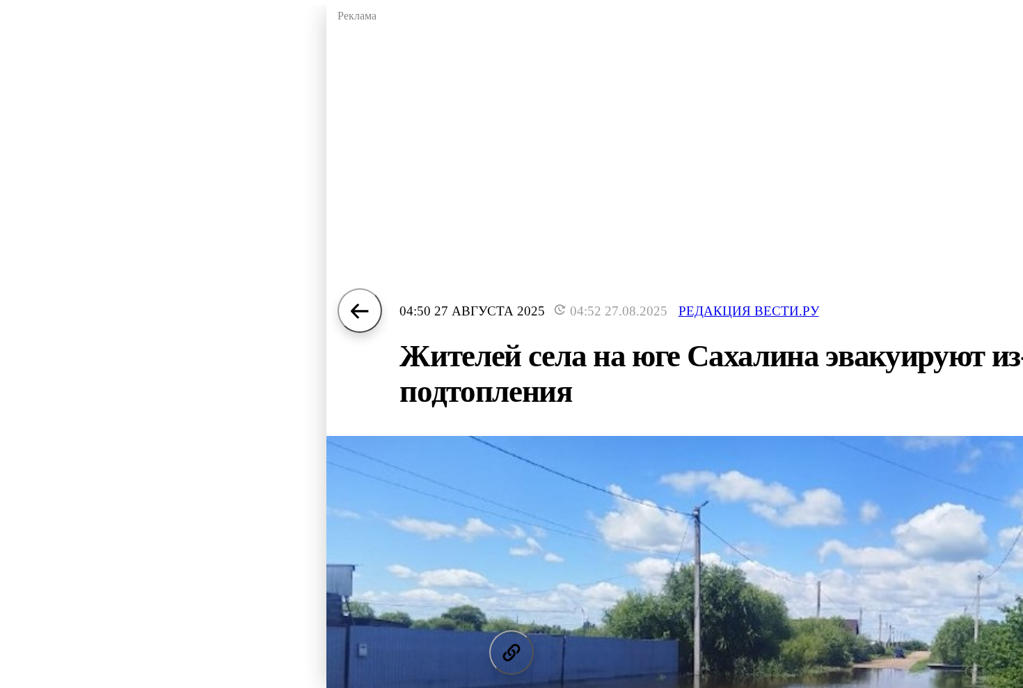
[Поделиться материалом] (511, 652)
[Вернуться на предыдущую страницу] (360, 310)
